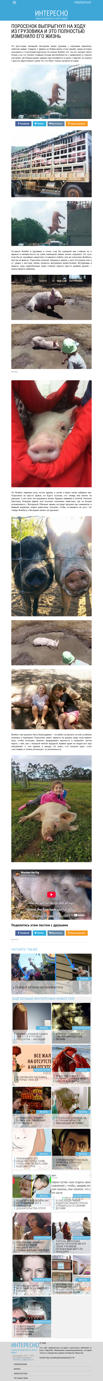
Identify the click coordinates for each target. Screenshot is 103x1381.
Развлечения (20, 1364)
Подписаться (82, 2)
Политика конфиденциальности (56, 1358)
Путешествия (21, 1378)
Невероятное (21, 1373)
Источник (14, 939)
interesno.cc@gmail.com (23, 1359)
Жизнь (17, 1369)
